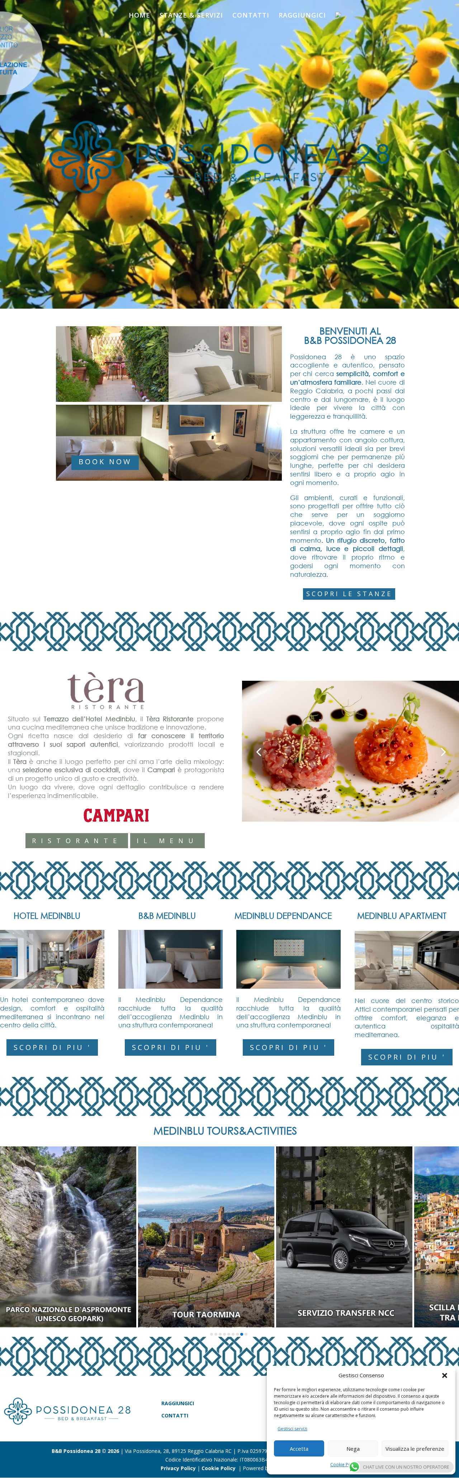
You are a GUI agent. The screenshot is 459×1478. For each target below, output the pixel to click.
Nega (353, 1448)
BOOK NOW (105, 461)
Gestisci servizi (292, 1429)
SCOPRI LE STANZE (349, 593)
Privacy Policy (177, 1468)
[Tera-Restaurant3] (350, 819)
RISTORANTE (77, 840)
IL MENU (167, 840)
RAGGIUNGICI (302, 16)
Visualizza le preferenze (414, 1448)
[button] (444, 1375)
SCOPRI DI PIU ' (52, 1047)
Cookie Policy (344, 1465)
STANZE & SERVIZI (191, 16)
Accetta (299, 1448)
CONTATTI (250, 16)
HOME (139, 16)
